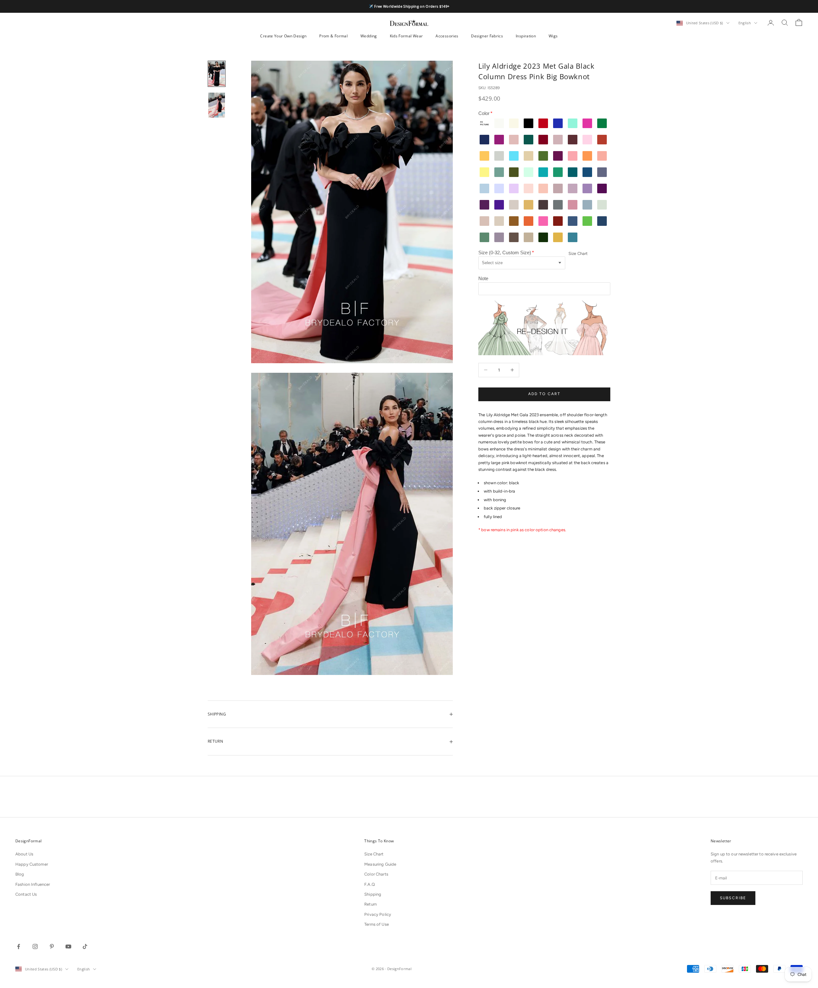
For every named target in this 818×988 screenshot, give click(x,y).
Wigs (553, 36)
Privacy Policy (377, 914)
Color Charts (376, 874)
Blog (19, 874)
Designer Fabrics (487, 36)
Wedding (368, 36)
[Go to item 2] (217, 105)
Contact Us (26, 894)
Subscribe (733, 898)
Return (370, 904)
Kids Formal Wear (406, 36)
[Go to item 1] (217, 74)
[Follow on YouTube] (68, 946)
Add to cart (544, 394)
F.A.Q (369, 884)
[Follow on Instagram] (35, 946)
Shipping (372, 894)
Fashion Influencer (32, 884)
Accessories (447, 36)
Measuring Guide (380, 864)
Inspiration (526, 36)
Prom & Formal (333, 36)
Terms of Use (376, 924)
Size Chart (578, 253)
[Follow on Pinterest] (52, 946)
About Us (24, 854)
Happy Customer (31, 864)
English (744, 22)
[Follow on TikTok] (85, 946)
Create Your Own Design (283, 36)
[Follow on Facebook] (18, 946)
